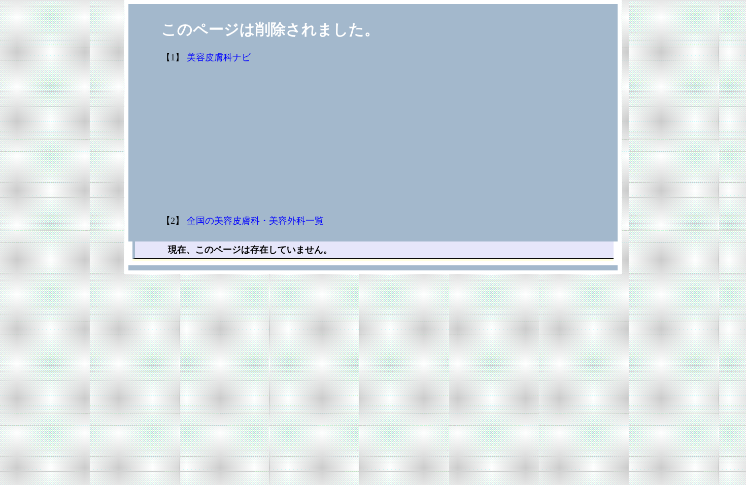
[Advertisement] (432, 139)
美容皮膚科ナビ (219, 57)
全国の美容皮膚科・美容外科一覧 (255, 221)
